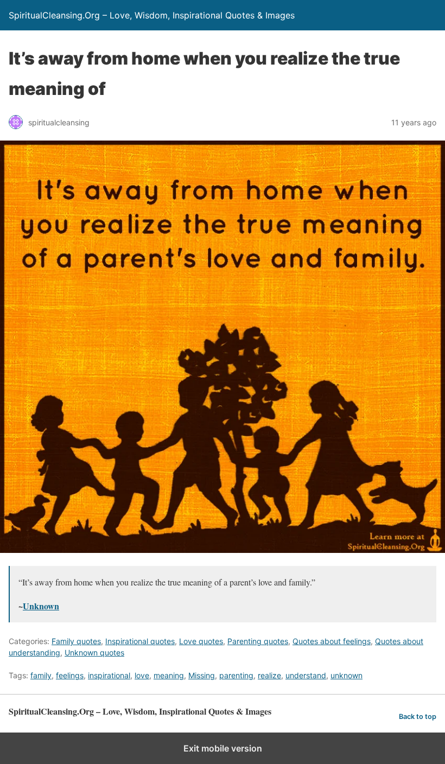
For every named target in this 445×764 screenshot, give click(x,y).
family (41, 675)
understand (305, 675)
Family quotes (76, 641)
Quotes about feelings (332, 641)
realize (269, 675)
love (142, 675)
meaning (169, 675)
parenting (236, 675)
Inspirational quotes (140, 641)
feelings (70, 675)
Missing (201, 675)
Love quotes (201, 641)
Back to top (417, 716)
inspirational (109, 675)
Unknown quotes (94, 652)
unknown (346, 675)
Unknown (41, 606)
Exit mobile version (222, 748)
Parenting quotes (257, 641)
